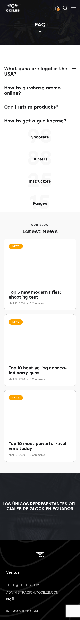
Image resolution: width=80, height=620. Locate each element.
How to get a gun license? (35, 121)
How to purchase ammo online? (32, 90)
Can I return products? (31, 107)
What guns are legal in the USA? (35, 71)
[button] (40, 71)
